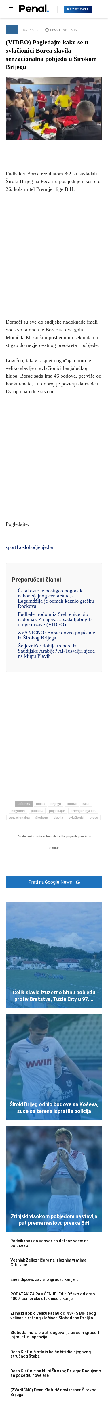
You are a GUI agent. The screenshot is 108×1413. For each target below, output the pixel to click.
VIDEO (94, 817)
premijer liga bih (83, 810)
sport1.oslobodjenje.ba (29, 547)
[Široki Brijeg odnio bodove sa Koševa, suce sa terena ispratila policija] (54, 1067)
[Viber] (80, 148)
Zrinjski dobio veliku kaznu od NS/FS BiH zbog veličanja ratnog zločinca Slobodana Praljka (53, 1315)
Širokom (41, 817)
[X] (41, 148)
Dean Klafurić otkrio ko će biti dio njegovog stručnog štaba (50, 1353)
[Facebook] (27, 148)
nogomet (18, 810)
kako (86, 803)
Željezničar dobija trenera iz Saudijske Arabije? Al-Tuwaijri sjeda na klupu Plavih (56, 651)
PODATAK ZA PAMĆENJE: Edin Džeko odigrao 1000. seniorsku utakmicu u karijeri (52, 1296)
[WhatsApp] (67, 148)
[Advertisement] (54, 254)
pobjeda (37, 810)
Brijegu (55, 803)
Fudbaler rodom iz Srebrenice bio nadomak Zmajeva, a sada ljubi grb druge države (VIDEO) (55, 619)
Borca (40, 803)
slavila (58, 817)
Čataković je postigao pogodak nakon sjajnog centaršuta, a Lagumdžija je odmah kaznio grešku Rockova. (56, 598)
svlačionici (76, 817)
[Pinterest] (54, 148)
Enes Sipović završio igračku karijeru (44, 1279)
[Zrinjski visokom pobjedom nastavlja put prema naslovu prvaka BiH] (54, 1179)
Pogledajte (57, 810)
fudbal (72, 803)
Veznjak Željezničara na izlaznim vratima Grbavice (48, 1262)
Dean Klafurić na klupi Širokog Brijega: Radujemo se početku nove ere (55, 1373)
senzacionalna (19, 817)
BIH (12, 29)
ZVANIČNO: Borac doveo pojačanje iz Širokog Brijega (56, 635)
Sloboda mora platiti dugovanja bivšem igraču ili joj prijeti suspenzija (55, 1334)
